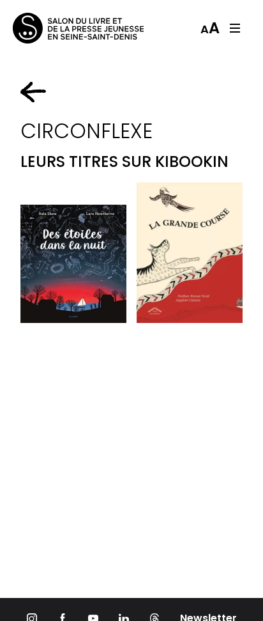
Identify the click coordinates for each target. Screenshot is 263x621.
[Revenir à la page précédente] (33, 92)
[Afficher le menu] (235, 28)
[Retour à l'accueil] (64, 28)
